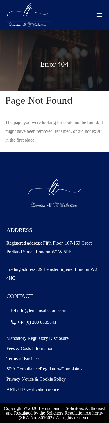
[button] (99, 15)
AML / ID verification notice (32, 389)
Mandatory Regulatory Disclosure (37, 338)
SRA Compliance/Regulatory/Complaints (44, 368)
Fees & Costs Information (29, 348)
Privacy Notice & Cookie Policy (36, 379)
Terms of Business (23, 358)
